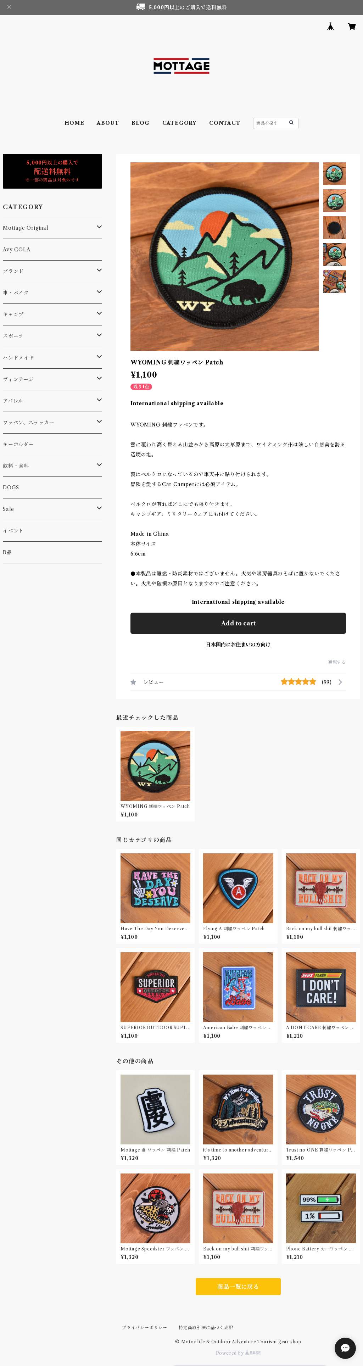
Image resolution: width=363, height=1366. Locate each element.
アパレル (13, 401)
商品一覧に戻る (238, 1286)
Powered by (230, 1353)
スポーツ (13, 336)
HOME (74, 123)
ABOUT (108, 123)
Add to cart (238, 623)
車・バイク (16, 293)
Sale (8, 509)
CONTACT (224, 123)
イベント (13, 531)
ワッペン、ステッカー (29, 422)
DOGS (11, 487)
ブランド (13, 271)
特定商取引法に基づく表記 (206, 1327)
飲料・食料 (16, 466)
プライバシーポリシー (144, 1327)
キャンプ (13, 314)
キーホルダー (18, 444)
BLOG (140, 123)
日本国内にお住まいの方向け (238, 644)
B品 (7, 552)
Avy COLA (16, 249)
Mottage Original (26, 228)
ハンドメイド (18, 358)
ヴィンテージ (18, 379)
